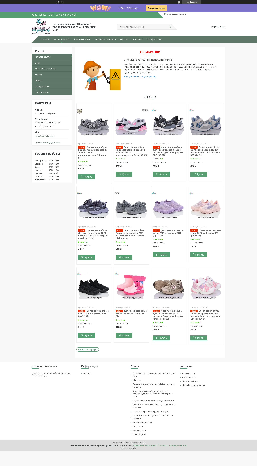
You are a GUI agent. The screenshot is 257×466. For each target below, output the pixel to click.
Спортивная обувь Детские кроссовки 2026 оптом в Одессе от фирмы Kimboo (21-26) (168, 314)
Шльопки (137, 380)
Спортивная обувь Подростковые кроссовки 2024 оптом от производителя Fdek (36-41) (131, 151)
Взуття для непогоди (142, 422)
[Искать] (170, 27)
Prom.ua (142, 442)
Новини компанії (82, 39)
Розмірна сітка (154, 39)
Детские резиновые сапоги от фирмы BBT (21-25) (131, 313)
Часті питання (42, 92)
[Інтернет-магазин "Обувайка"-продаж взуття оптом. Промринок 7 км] (41, 26)
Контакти (137, 39)
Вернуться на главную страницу (140, 76)
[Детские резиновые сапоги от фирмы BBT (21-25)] (131, 285)
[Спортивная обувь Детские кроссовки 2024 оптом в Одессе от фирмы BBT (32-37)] (168, 121)
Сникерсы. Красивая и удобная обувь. (151, 411)
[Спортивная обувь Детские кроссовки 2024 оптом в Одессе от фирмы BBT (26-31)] (206, 121)
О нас (37, 62)
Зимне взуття (139, 430)
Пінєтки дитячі (139, 434)
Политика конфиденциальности (172, 445)
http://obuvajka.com (44, 136)
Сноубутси (138, 426)
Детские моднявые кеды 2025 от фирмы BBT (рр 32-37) (93, 313)
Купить (88, 176)
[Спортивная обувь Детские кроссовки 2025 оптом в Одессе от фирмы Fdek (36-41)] (131, 205)
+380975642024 (189, 377)
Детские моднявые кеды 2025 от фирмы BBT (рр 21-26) (168, 233)
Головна (45, 39)
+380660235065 (189, 373)
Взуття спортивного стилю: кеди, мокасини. (153, 400)
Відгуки (38, 74)
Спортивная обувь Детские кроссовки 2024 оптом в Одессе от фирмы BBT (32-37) (168, 151)
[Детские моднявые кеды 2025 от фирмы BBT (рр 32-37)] (94, 285)
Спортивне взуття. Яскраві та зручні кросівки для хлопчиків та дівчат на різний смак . (153, 394)
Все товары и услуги (87, 349)
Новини (38, 80)
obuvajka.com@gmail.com (47, 142)
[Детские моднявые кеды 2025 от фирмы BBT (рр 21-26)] (168, 205)
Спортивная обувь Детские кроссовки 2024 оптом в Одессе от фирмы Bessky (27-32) (93, 234)
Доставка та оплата (105, 39)
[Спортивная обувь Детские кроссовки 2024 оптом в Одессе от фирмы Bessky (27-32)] (94, 205)
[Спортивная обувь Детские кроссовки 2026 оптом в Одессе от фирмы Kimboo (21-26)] (168, 285)
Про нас (124, 39)
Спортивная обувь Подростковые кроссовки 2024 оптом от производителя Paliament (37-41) (93, 152)
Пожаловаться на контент (144, 445)
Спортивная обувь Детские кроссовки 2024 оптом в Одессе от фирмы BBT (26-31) (205, 151)
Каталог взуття (62, 39)
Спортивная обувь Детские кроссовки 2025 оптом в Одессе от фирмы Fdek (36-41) (131, 234)
